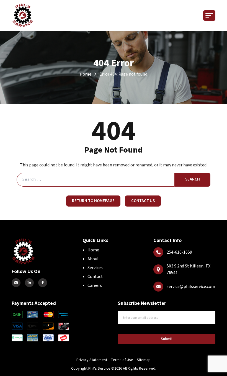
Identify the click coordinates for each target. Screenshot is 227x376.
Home (86, 74)
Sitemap (144, 360)
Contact (95, 277)
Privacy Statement (91, 360)
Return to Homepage (93, 201)
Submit (166, 339)
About (93, 259)
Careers (94, 285)
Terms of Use (122, 360)
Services (95, 268)
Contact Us (143, 201)
